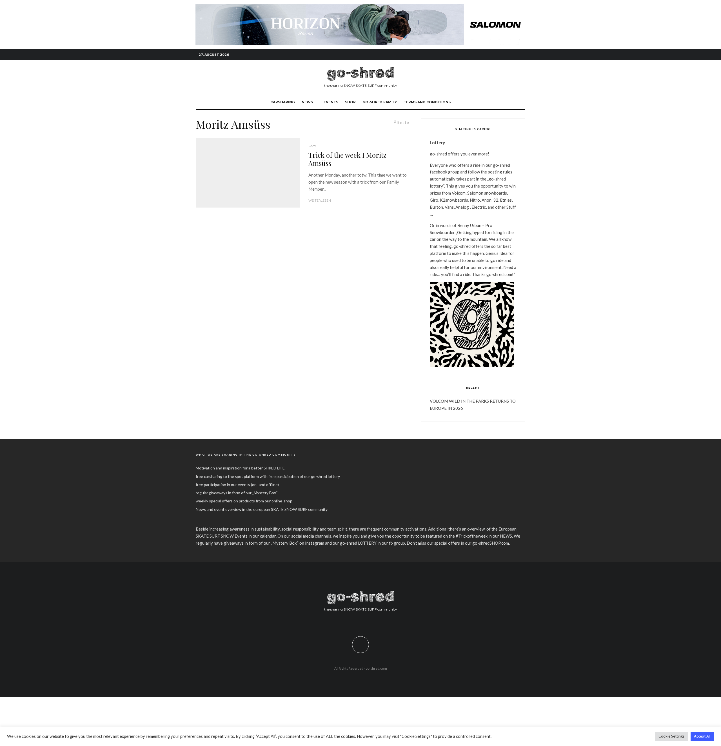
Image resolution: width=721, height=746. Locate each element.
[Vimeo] (512, 54)
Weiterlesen (319, 200)
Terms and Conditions (427, 102)
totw (312, 145)
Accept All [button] (702, 736)
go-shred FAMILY (379, 102)
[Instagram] (504, 54)
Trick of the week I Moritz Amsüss (347, 159)
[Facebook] (495, 54)
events (331, 102)
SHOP (350, 102)
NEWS (307, 102)
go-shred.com (376, 668)
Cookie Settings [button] (671, 736)
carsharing (282, 102)
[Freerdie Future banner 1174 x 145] (360, 7)
